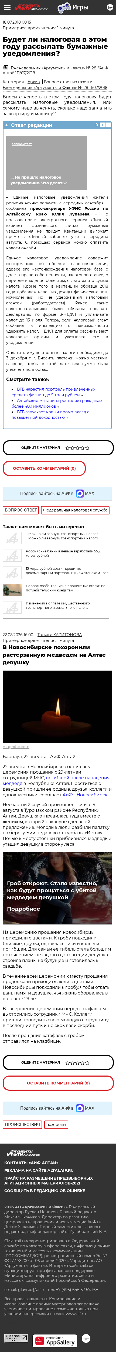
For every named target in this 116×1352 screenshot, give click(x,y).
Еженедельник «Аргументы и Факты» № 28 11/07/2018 (55, 87)
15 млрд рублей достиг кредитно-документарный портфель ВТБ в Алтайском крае (67, 570)
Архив (34, 81)
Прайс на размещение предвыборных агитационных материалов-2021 (48, 1181)
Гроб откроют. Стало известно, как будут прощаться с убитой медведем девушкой (52, 890)
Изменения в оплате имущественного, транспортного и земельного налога (58, 605)
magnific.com (16, 746)
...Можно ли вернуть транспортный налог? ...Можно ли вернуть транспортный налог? (62, 536)
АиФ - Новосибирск (85, 794)
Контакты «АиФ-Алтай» (31, 1162)
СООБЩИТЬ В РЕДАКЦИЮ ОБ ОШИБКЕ (44, 1190)
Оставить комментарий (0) (44, 468)
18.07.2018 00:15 (17, 22)
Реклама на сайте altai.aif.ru (39, 1170)
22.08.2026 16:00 (18, 634)
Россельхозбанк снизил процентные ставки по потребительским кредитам (65, 588)
